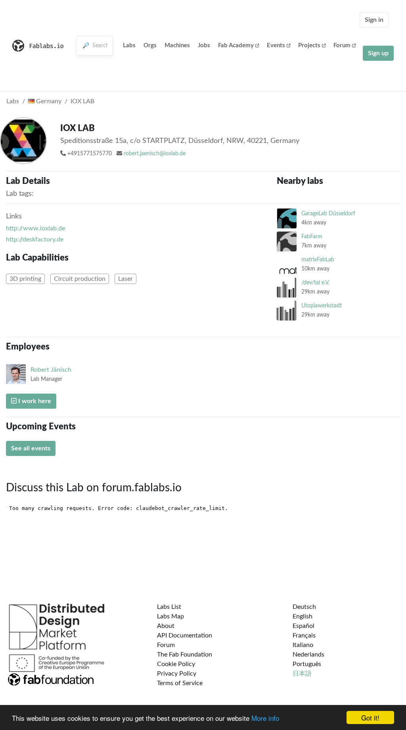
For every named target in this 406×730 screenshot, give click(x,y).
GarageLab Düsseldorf (328, 213)
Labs (129, 45)
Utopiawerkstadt (321, 306)
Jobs (204, 45)
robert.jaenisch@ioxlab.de (155, 153)
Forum (341, 45)
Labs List (169, 607)
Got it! (370, 717)
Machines (177, 45)
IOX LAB (82, 101)
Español (303, 626)
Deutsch (304, 607)
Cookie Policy (176, 664)
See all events (30, 448)
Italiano (303, 645)
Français (304, 635)
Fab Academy (236, 45)
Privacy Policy (176, 673)
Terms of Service (180, 683)
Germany (47, 101)
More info (265, 718)
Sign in (374, 20)
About (165, 626)
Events (276, 45)
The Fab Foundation (184, 654)
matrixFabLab (317, 260)
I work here (34, 401)
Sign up (378, 53)
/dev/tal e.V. (315, 283)
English (302, 616)
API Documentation (184, 635)
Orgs (150, 45)
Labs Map (170, 616)
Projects (309, 45)
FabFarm (311, 236)
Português (307, 664)
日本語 (302, 673)
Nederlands (308, 654)
